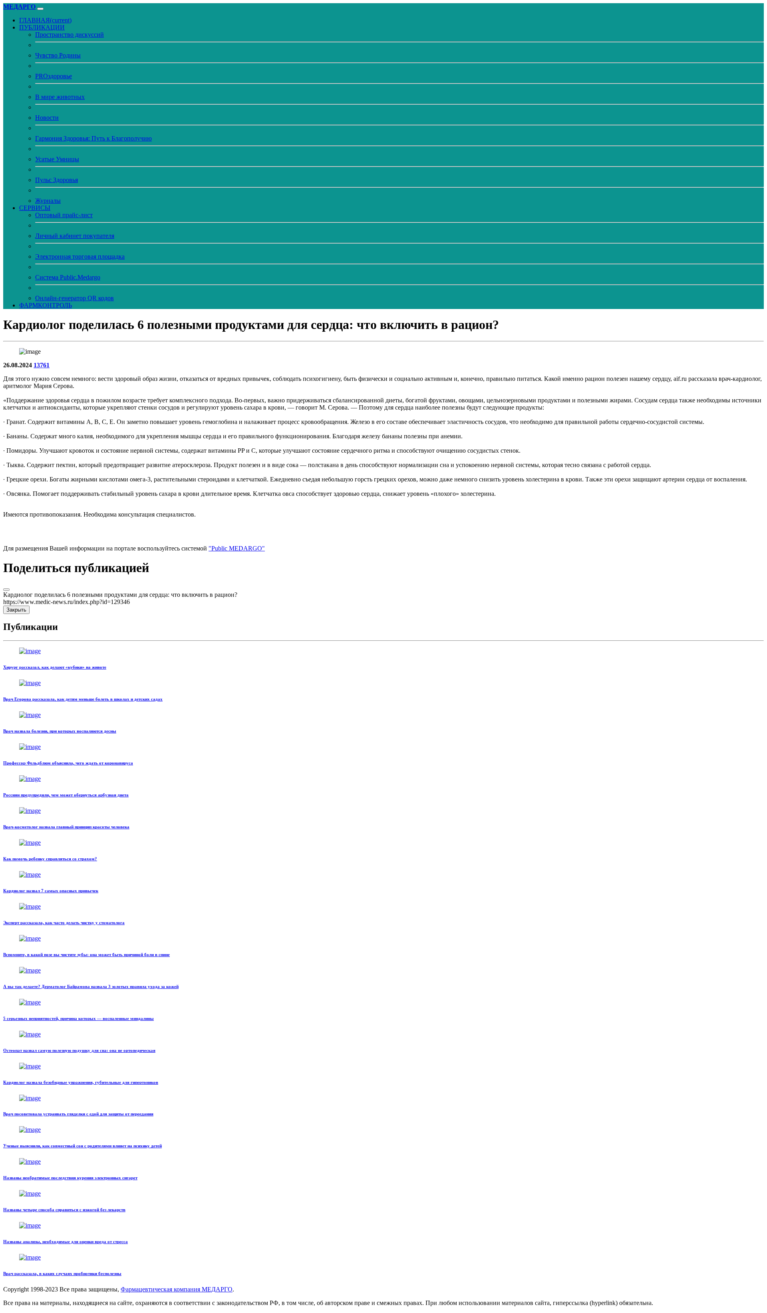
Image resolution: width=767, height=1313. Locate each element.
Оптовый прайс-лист (64, 215)
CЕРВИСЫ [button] (34, 207)
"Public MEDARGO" (237, 548)
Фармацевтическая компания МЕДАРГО (176, 1289)
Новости (47, 117)
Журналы (48, 200)
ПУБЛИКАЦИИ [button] (42, 27)
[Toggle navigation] (40, 9)
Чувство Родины (58, 55)
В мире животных (60, 96)
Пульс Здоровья (56, 179)
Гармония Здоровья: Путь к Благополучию (93, 138)
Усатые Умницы (57, 159)
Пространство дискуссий (69, 34)
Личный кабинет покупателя (74, 235)
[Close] (6, 589)
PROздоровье (53, 76)
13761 (42, 365)
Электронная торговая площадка (80, 256)
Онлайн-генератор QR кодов (74, 298)
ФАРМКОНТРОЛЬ (45, 305)
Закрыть (16, 610)
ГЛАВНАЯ (45, 20)
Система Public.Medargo (67, 277)
